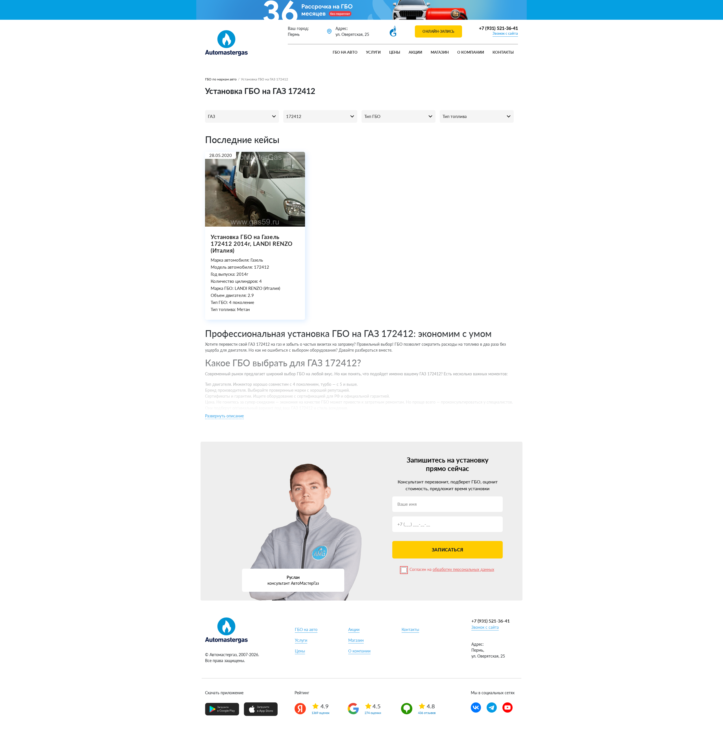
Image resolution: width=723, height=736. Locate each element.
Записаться (447, 549)
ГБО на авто (345, 52)
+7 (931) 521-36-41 (498, 28)
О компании (470, 52)
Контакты (503, 52)
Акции (415, 52)
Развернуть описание (224, 415)
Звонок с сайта (505, 33)
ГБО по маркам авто (221, 79)
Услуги (373, 52)
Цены (394, 52)
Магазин (440, 52)
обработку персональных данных (463, 569)
